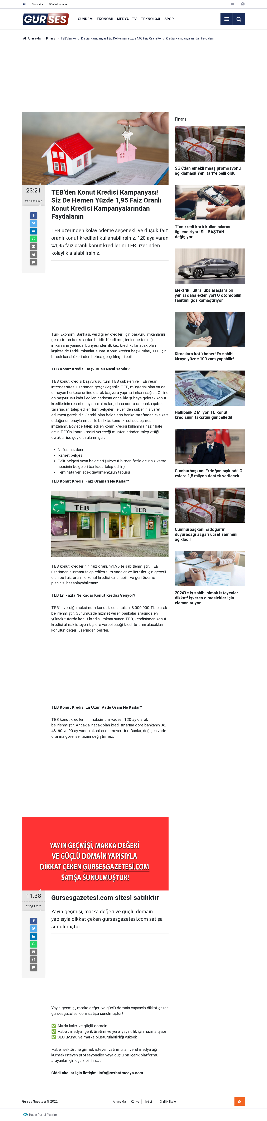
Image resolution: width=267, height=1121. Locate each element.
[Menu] (226, 19)
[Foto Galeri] (242, 4)
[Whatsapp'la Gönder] (33, 239)
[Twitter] (33, 223)
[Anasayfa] (24, 4)
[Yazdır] (33, 254)
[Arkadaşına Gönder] (33, 246)
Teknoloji (150, 19)
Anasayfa (119, 1101)
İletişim (150, 1101)
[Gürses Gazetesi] (45, 19)
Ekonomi (105, 19)
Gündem (85, 19)
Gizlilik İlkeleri (169, 1101)
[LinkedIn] (33, 231)
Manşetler (38, 4)
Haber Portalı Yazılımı (43, 1114)
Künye (135, 1101)
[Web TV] (232, 4)
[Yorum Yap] (33, 262)
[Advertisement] (133, 76)
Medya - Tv (127, 19)
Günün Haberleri (58, 4)
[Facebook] (33, 215)
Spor (169, 19)
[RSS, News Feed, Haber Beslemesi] (239, 1101)
